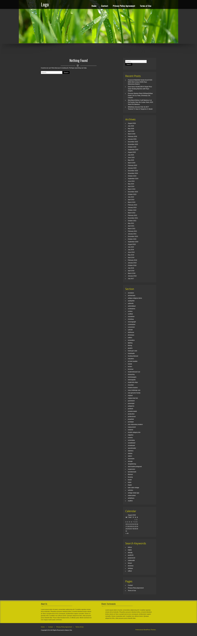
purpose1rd (131, 558)
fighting (130, 343)
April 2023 (131, 199)
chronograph (132, 322)
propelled (131, 419)
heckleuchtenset (133, 356)
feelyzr (130, 563)
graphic (130, 348)
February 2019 (132, 260)
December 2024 (133, 170)
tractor (130, 480)
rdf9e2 (130, 571)
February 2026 (132, 136)
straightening (132, 464)
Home (94, 6)
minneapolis (132, 380)
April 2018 (131, 270)
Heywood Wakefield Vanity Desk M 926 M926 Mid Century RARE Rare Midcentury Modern (140, 82)
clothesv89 (131, 560)
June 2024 (131, 181)
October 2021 (132, 220)
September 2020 (133, 242)
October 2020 (132, 239)
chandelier (131, 316)
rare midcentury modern (135, 424)
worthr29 (130, 555)
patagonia (131, 406)
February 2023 (132, 205)
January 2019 (132, 263)
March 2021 (131, 228)
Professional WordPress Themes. (145, 630)
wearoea (130, 566)
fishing (130, 345)
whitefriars (131, 498)
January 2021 (132, 234)
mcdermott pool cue (134, 372)
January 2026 (132, 139)
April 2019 (131, 257)
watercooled (132, 495)
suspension (131, 469)
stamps (130, 453)
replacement (132, 427)
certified (130, 314)
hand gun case (132, 351)
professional (132, 416)
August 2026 (132, 123)
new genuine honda (134, 393)
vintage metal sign (133, 493)
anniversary (131, 295)
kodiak (130, 364)
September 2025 (133, 149)
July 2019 (131, 249)
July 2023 (131, 197)
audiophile (131, 301)
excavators (131, 340)
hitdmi (130, 550)
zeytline (130, 501)
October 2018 (132, 265)
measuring (131, 374)
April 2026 (131, 131)
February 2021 (132, 231)
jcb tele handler (132, 361)
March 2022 (131, 213)
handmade (131, 353)
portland (130, 408)
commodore (131, 324)
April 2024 (131, 186)
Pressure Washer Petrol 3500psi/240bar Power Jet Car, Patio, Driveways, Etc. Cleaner (140, 95)
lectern (130, 366)
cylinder (130, 330)
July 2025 (131, 155)
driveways (131, 335)
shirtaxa (130, 568)
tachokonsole (132, 472)
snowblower (131, 443)
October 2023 (132, 194)
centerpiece (131, 308)
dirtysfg (130, 552)
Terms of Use (145, 6)
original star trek (133, 398)
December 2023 (133, 192)
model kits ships (133, 382)
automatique (132, 306)
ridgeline (130, 435)
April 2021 (131, 226)
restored (130, 430)
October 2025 (132, 147)
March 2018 (131, 273)
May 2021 (131, 223)
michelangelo (132, 377)
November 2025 (133, 144)
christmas (131, 319)
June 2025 (131, 157)
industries (131, 358)
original (130, 395)
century (130, 311)
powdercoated (132, 411)
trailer (129, 482)
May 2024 (131, 184)
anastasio (131, 293)
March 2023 (131, 202)
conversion (131, 327)
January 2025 (132, 168)
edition (130, 337)
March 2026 (131, 134)
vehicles (130, 490)
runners (130, 437)
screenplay (131, 440)
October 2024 (132, 176)
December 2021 (133, 218)
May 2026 (131, 128)
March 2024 (131, 189)
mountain (131, 385)
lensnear (130, 369)
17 (126, 526)
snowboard (131, 445)
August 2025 (132, 152)
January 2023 (132, 207)
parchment (131, 401)
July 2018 (131, 268)
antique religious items (135, 298)
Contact (104, 6)
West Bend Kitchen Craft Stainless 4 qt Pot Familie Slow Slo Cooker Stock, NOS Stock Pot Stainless (140, 102)
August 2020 (132, 244)
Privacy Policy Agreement (124, 6)
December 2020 (133, 236)
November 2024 (133, 173)
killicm (130, 547)
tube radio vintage (133, 487)
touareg (130, 477)
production (131, 414)
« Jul (127, 533)
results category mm (134, 432)
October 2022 (132, 210)
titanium (130, 474)
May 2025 (131, 160)
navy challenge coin (134, 390)
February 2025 (132, 165)
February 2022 (132, 215)
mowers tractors (133, 387)
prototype (131, 422)
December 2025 (133, 142)
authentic (131, 303)
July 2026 (131, 126)
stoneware (131, 458)
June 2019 (131, 252)
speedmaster (132, 448)
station (130, 456)
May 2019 (131, 255)
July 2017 (131, 278)
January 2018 (132, 276)
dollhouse (131, 332)
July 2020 (131, 247)
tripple (130, 485)
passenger (131, 403)
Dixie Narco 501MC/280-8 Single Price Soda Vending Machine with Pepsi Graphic (140, 89)
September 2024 (133, 178)
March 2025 (131, 163)
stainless (130, 451)
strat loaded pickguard (135, 466)
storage (130, 461)
